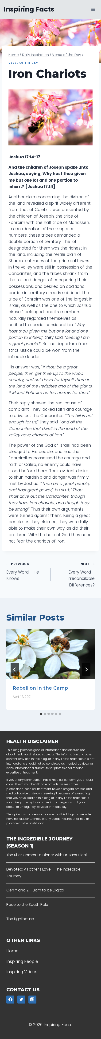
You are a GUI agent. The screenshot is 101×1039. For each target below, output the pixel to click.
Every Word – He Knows (22, 571)
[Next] (86, 669)
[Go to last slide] (15, 669)
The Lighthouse (20, 919)
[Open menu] (93, 9)
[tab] (41, 714)
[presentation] (50, 654)
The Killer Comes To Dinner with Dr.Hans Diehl (46, 855)
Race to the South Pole (27, 904)
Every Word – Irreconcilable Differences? (81, 575)
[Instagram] (32, 1000)
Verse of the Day (23, 63)
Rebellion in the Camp (40, 688)
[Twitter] (21, 1000)
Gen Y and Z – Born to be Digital (35, 890)
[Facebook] (10, 1000)
